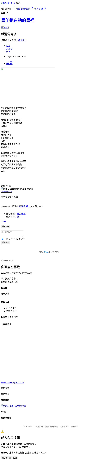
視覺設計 (22, 40)
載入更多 (5, 226)
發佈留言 (5, 242)
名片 (8, 52)
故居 (9, 63)
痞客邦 (22, 206)
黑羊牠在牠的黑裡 (17, 20)
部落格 (9, 49)
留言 (28, 206)
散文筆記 (21, 214)
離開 (15, 458)
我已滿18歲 (6, 458)
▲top (3, 221)
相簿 (8, 46)
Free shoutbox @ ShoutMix (12, 382)
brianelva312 (6, 191)
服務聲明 (74, 427)
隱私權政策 (64, 427)
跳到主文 (5, 27)
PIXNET (30, 427)
